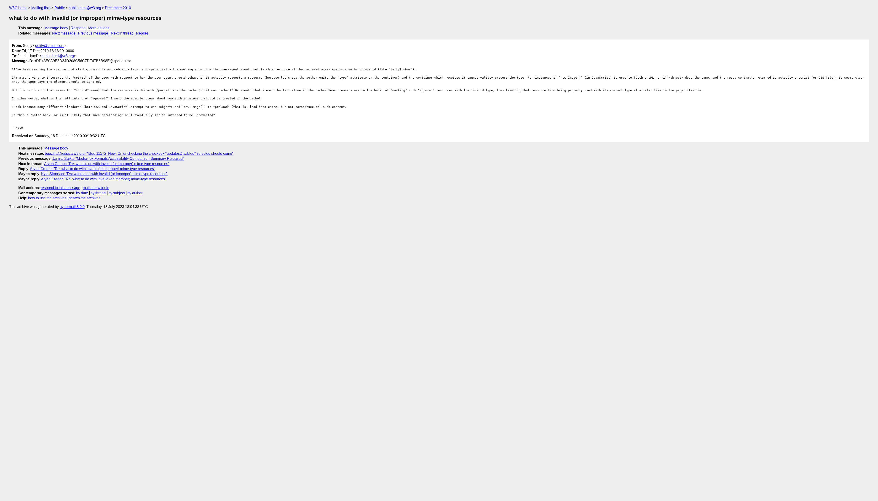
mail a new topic (96, 188)
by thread (98, 193)
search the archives (84, 198)
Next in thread (122, 33)
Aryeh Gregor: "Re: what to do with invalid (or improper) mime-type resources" (106, 164)
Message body (56, 28)
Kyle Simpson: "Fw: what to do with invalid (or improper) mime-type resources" (104, 174)
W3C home (18, 8)
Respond (78, 28)
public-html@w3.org (85, 8)
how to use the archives (47, 198)
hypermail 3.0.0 (72, 207)
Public (59, 8)
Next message (63, 33)
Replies (142, 33)
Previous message (93, 33)
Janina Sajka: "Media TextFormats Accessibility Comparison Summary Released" (118, 158)
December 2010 (118, 8)
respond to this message (60, 188)
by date (82, 193)
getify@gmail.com (49, 46)
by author (134, 193)
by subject (116, 193)
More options (98, 28)
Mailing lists (41, 8)
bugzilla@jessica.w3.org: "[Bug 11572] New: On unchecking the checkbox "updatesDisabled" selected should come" (139, 153)
